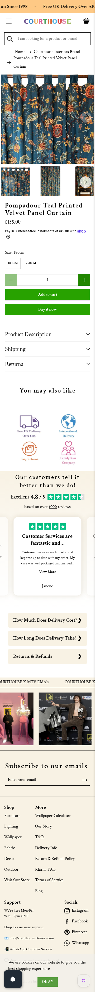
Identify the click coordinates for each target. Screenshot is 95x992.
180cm (13, 263)
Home (20, 52)
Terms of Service (49, 880)
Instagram (80, 910)
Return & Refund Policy (55, 859)
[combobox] (47, 38)
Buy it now (47, 309)
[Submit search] (10, 39)
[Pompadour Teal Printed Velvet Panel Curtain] (47, 117)
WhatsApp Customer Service (31, 949)
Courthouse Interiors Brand (57, 52)
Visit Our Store (17, 880)
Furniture (12, 816)
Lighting (11, 826)
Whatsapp (80, 943)
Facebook (80, 921)
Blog (38, 891)
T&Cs (40, 837)
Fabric (9, 848)
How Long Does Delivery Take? (44, 638)
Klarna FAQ (45, 869)
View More (47, 571)
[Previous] (9, 117)
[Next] (86, 117)
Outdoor (11, 869)
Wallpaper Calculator (53, 816)
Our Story (43, 826)
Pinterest (79, 932)
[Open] (13, 979)
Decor (9, 859)
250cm (31, 263)
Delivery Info (46, 848)
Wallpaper (13, 837)
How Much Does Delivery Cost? (45, 620)
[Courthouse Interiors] (47, 21)
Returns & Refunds (32, 656)
